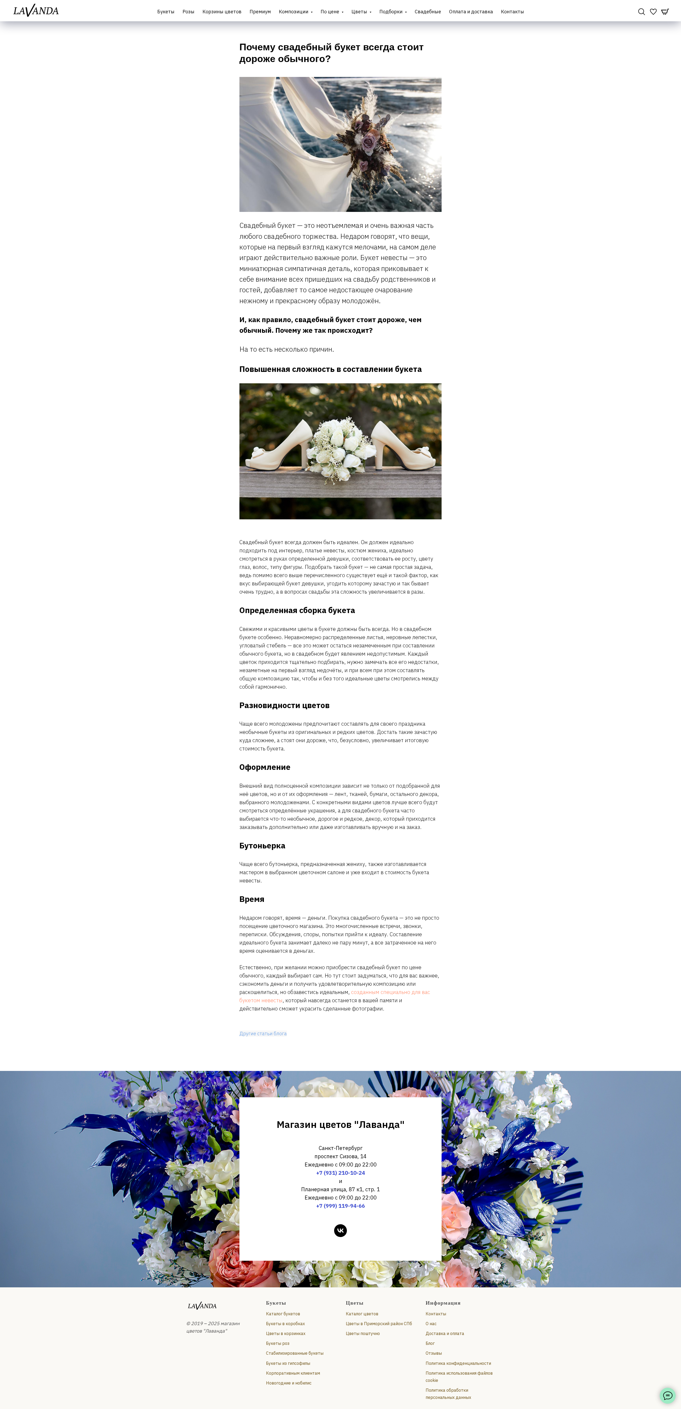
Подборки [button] (391, 12)
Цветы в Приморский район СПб (379, 1323)
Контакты (512, 12)
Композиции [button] (294, 12)
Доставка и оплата (445, 1333)
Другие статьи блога (263, 1033)
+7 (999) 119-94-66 (340, 1205)
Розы (188, 12)
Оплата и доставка (471, 12)
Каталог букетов (283, 1313)
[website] (642, 12)
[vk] (340, 1230)
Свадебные (428, 12)
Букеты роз (277, 1343)
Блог (430, 1343)
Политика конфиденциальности (458, 1363)
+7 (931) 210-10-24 (340, 1172)
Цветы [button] (359, 12)
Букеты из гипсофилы (288, 1363)
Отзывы (434, 1353)
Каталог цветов (362, 1313)
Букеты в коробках (285, 1323)
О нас (431, 1323)
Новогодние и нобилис (289, 1383)
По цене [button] (330, 12)
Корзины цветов (222, 12)
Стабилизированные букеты (294, 1353)
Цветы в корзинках (285, 1333)
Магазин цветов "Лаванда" (341, 1124)
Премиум (260, 12)
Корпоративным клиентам (293, 1373)
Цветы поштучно (363, 1333)
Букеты (166, 12)
